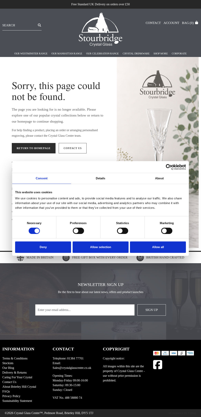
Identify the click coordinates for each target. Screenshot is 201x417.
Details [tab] (100, 178)
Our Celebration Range (102, 53)
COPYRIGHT (116, 348)
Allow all (158, 247)
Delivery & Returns (14, 372)
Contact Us (9, 382)
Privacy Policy (11, 396)
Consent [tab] (42, 178)
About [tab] (159, 178)
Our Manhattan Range (66, 53)
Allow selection (100, 247)
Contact (153, 23)
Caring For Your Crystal (17, 377)
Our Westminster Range (31, 53)
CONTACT (63, 348)
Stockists (7, 363)
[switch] (78, 231)
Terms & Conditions (14, 358)
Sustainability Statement (17, 400)
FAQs (6, 391)
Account (171, 23)
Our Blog (8, 367)
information (18, 348)
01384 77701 (75, 358)
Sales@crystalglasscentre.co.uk (72, 367)
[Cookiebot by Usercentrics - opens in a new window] (169, 167)
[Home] (100, 30)
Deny (43, 247)
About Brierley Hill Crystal (19, 386)
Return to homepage (34, 148)
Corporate (179, 53)
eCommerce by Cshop (182, 413)
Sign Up (151, 310)
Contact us (73, 148)
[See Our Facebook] (157, 364)
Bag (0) (188, 23)
